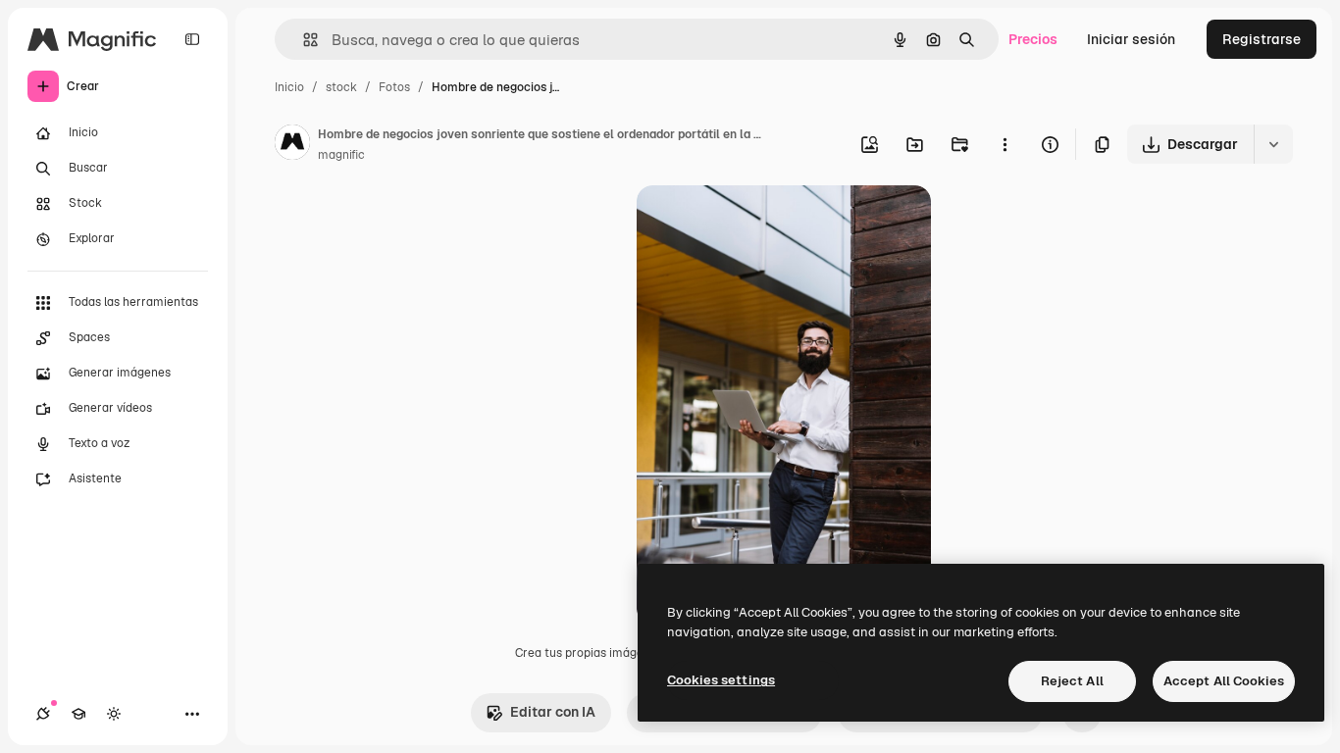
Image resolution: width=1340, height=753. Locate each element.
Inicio (289, 87)
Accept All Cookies (1223, 681)
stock (341, 87)
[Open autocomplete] (303, 39)
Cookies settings (721, 680)
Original (762, 223)
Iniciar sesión (1131, 39)
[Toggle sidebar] (192, 39)
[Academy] (78, 713)
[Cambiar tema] (113, 713)
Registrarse (1261, 39)
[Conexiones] (43, 713)
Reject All (1072, 681)
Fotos (394, 87)
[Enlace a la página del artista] (292, 145)
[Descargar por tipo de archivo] (1273, 144)
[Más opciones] (1004, 144)
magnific (341, 155)
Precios (1032, 39)
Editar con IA (552, 712)
